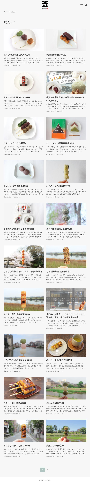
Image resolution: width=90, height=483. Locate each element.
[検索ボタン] (86, 5)
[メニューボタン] (81, 5)
